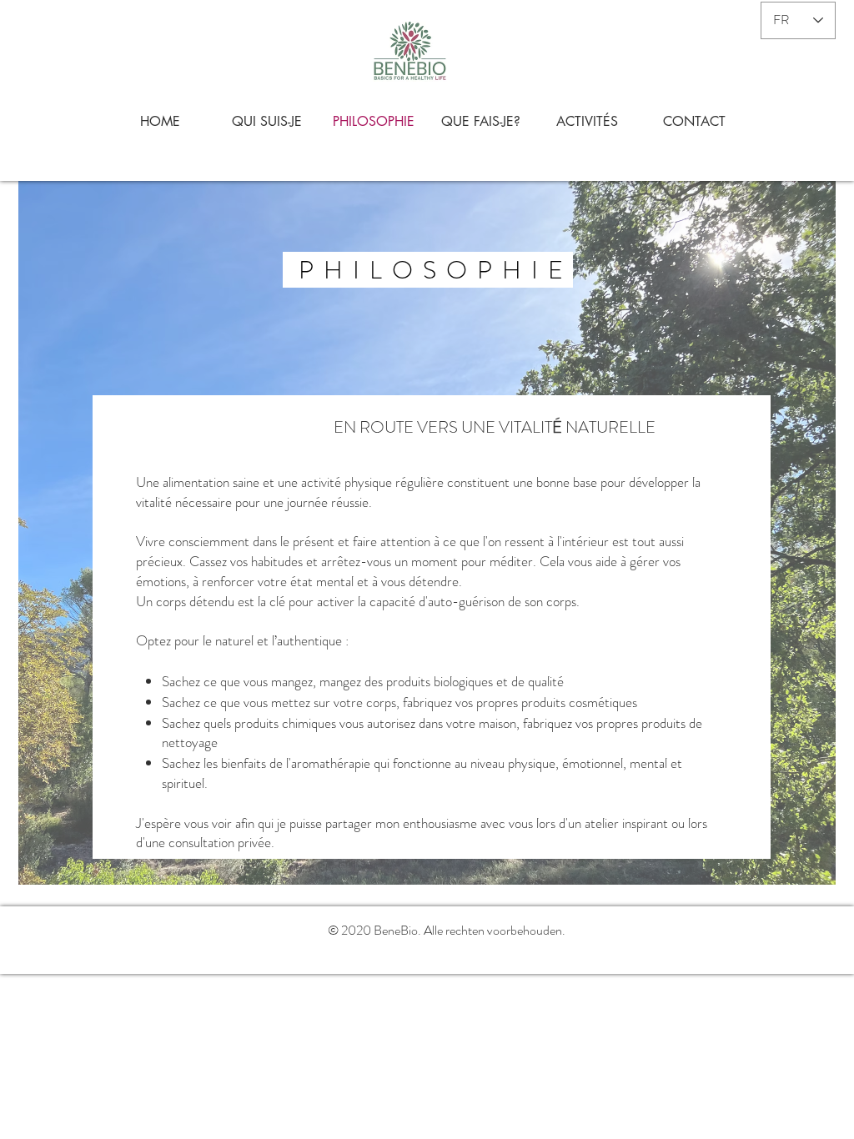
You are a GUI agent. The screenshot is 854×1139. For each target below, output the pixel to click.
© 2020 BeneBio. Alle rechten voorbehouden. (446, 930)
